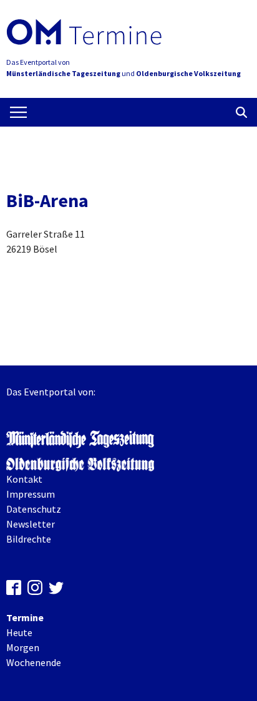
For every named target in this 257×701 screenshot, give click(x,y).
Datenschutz (33, 509)
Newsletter (30, 524)
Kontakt (24, 479)
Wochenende (33, 662)
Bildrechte (28, 539)
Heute (19, 632)
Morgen (22, 647)
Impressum (30, 494)
